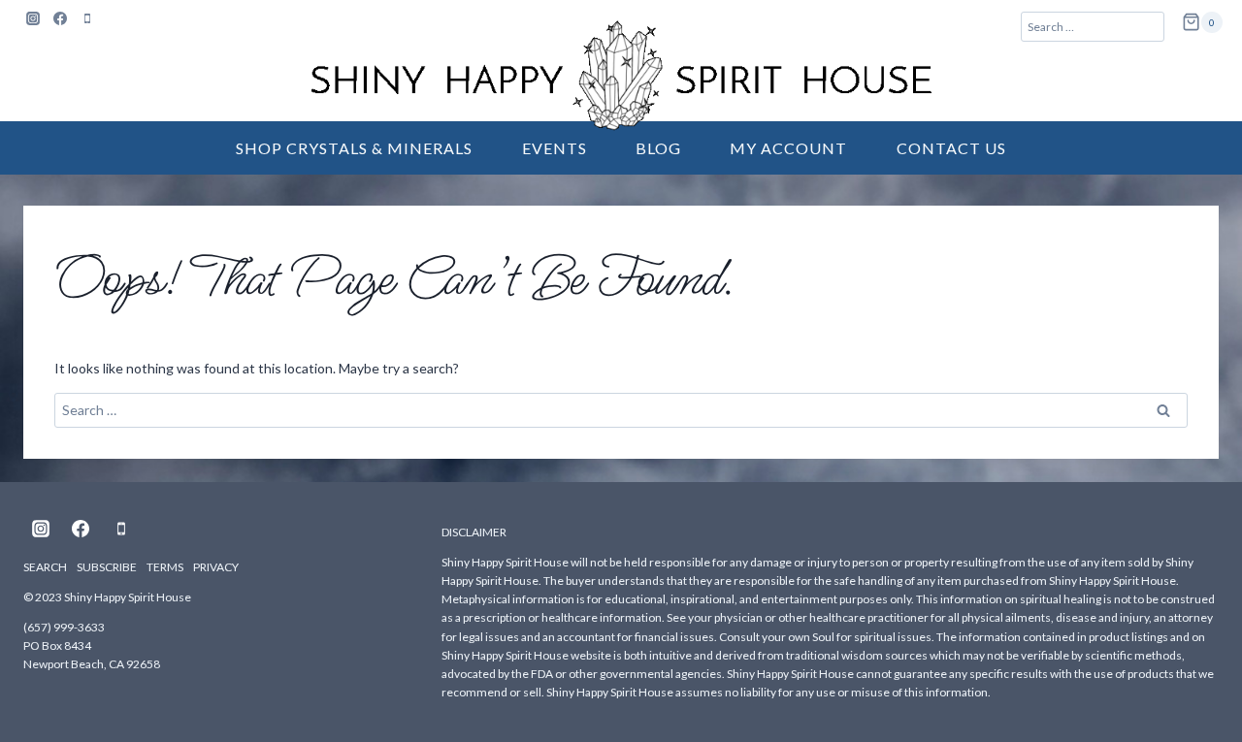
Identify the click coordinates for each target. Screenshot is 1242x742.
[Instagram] (33, 18)
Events (554, 148)
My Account (788, 148)
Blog (658, 148)
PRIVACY (216, 567)
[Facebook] (60, 18)
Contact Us (951, 148)
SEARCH (45, 567)
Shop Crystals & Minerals (354, 148)
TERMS (165, 567)
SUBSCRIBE (107, 567)
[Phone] (87, 18)
